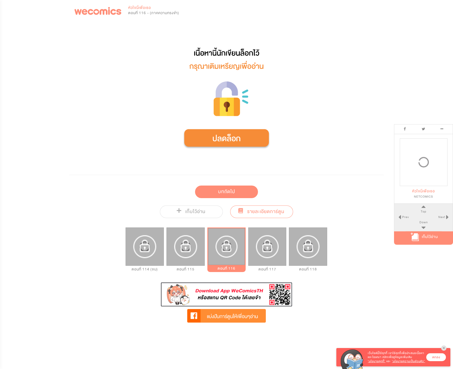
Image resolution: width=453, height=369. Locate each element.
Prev (405, 217)
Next (442, 217)
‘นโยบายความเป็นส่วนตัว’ (408, 361)
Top (423, 211)
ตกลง (436, 357)
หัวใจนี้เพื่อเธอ (139, 7)
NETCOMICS (423, 196)
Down (423, 222)
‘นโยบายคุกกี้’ (376, 361)
